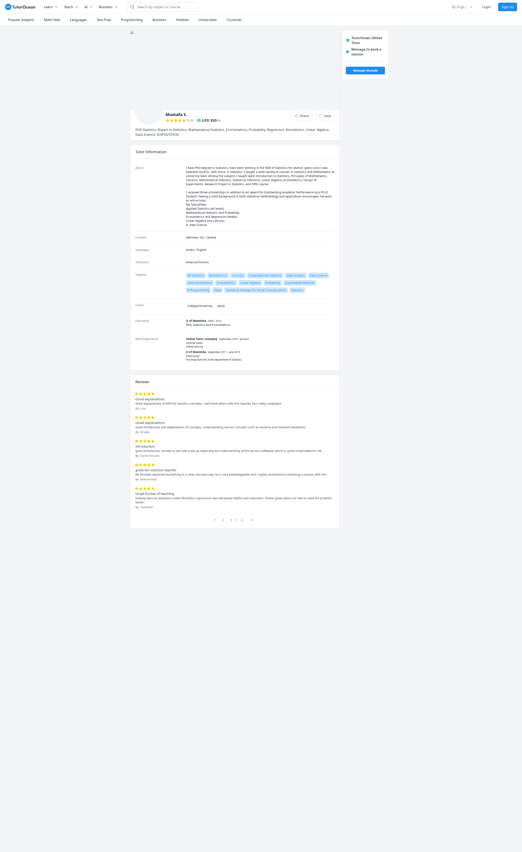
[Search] (132, 6)
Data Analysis (295, 275)
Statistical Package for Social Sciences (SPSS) (256, 290)
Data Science (318, 275)
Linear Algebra (250, 283)
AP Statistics (196, 275)
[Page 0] (252, 519)
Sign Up (508, 7)
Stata (217, 290)
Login (486, 7)
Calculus (238, 275)
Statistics (297, 290)
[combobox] (165, 6)
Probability (272, 283)
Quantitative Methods (300, 283)
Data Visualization (200, 283)
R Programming (198, 290)
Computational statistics (265, 275)
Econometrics (226, 283)
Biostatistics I (218, 275)
